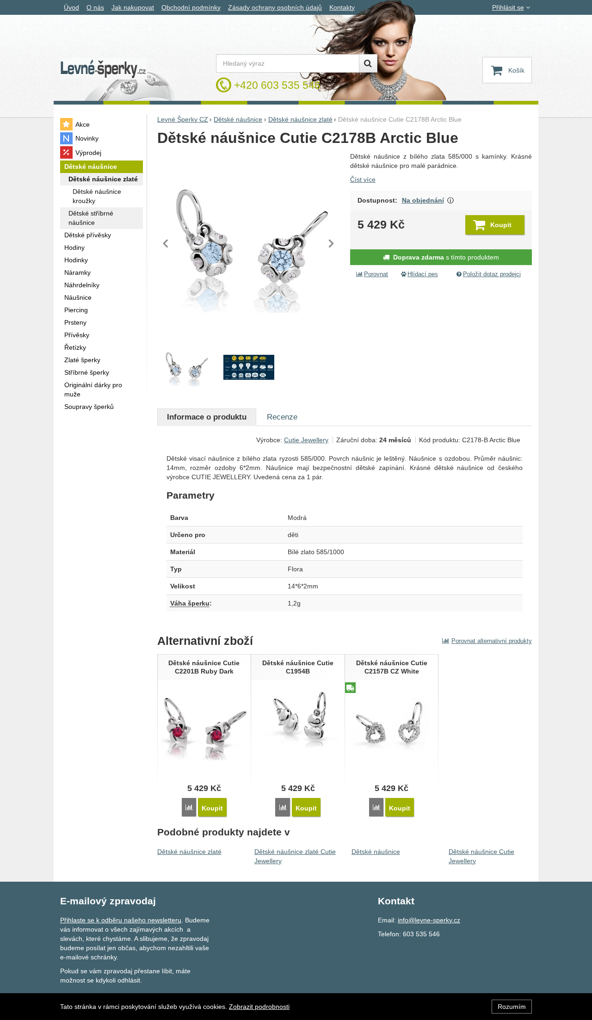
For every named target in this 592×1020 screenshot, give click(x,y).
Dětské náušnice (376, 851)
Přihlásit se (508, 7)
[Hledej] (368, 63)
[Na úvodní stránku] (103, 69)
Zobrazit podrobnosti (259, 1006)
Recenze (282, 417)
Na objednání (423, 200)
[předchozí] (166, 243)
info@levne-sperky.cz (429, 920)
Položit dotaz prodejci (492, 274)
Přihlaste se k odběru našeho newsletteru (120, 920)
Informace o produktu (207, 417)
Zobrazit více (451, 200)
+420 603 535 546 (277, 85)
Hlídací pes (422, 274)
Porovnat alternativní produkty (491, 640)
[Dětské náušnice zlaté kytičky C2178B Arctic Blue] (249, 243)
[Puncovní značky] (249, 368)
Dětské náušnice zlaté (189, 851)
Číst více (363, 179)
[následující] (331, 243)
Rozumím (512, 1006)
